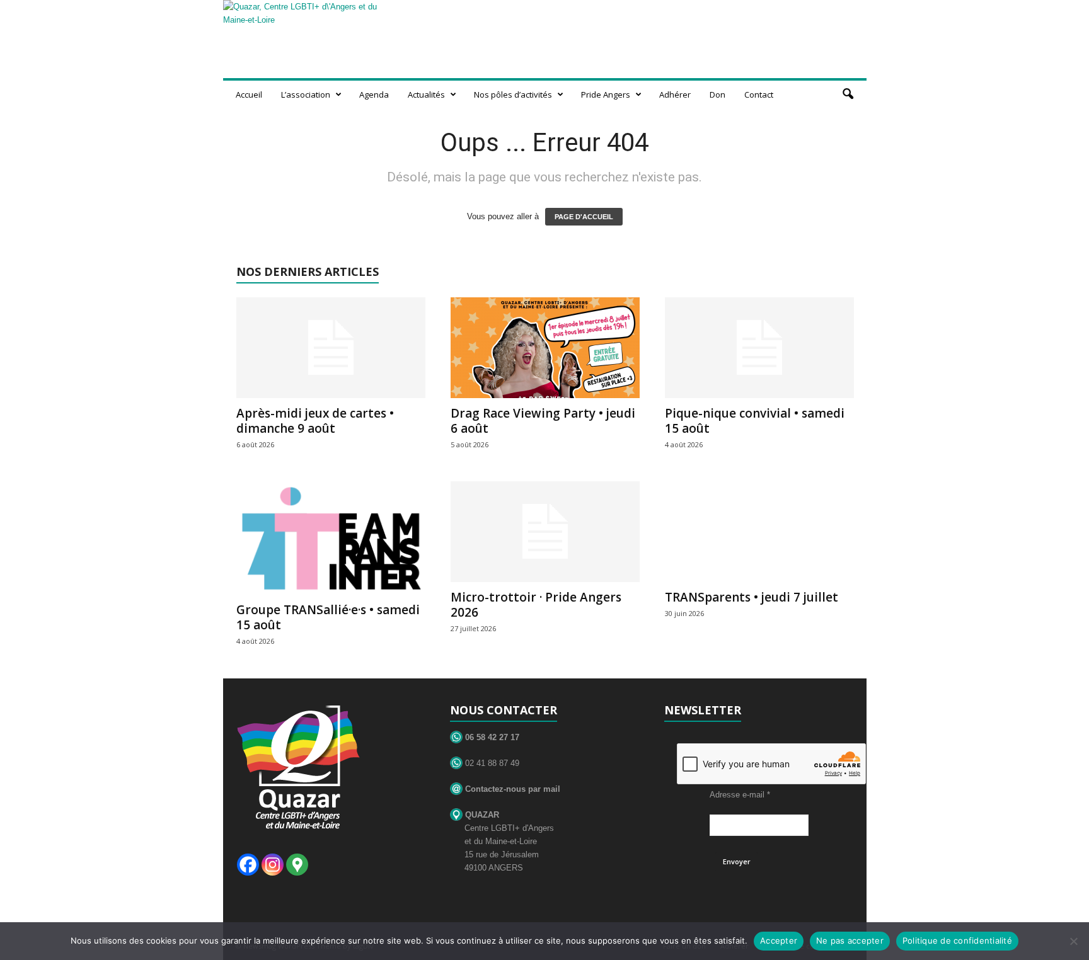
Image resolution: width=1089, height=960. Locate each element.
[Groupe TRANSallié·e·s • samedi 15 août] (330, 538)
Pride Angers (605, 94)
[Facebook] (248, 865)
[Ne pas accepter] (1073, 941)
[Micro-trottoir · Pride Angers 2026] (545, 531)
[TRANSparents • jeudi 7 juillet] (759, 531)
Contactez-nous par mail (511, 789)
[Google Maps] (297, 865)
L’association (305, 94)
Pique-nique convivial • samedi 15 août (754, 421)
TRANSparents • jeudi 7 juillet (751, 597)
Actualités (426, 94)
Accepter (778, 940)
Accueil (249, 94)
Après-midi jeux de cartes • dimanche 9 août (315, 421)
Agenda (374, 94)
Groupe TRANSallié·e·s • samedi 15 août (328, 617)
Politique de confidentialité (957, 940)
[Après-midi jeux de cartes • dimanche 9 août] (330, 347)
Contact (758, 94)
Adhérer (675, 94)
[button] (847, 94)
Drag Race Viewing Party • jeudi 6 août (543, 421)
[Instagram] (273, 865)
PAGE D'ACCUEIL (584, 216)
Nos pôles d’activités (513, 94)
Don (717, 94)
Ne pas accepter (850, 940)
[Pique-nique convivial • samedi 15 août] (759, 347)
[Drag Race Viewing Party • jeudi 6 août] (545, 347)
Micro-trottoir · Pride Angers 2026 (536, 604)
